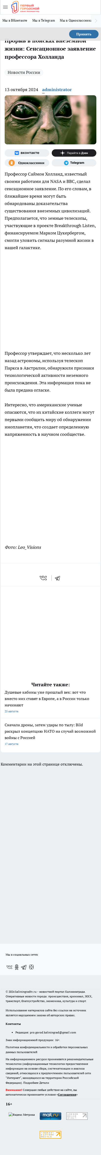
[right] (96, 20)
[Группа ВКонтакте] (27, 153)
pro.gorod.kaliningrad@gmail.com (53, 1032)
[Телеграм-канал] (74, 162)
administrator (57, 89)
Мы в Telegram (43, 20)
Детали (44, 1083)
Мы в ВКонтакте (14, 20)
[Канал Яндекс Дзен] (74, 153)
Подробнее (30, 1083)
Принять (83, 34)
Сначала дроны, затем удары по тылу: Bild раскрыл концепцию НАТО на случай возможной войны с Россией (50, 734)
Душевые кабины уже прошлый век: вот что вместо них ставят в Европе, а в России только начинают (47, 701)
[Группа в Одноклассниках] (27, 162)
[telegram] (59, 578)
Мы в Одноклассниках (77, 20)
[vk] (43, 578)
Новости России (24, 72)
